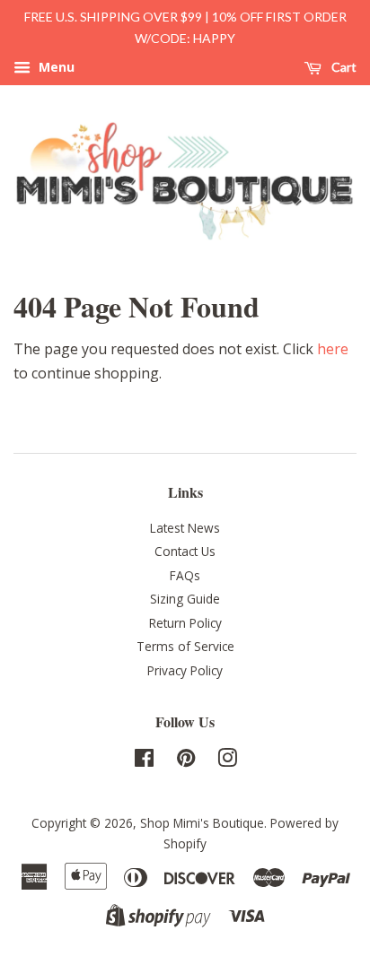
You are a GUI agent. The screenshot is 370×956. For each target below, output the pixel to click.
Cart (343, 66)
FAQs (185, 575)
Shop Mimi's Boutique (202, 822)
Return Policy (185, 622)
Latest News (185, 527)
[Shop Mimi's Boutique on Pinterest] (186, 760)
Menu (55, 66)
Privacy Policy (185, 670)
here (332, 349)
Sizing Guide (185, 598)
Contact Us (185, 551)
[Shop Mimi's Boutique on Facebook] (144, 760)
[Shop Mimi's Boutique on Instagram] (227, 760)
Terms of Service (185, 646)
